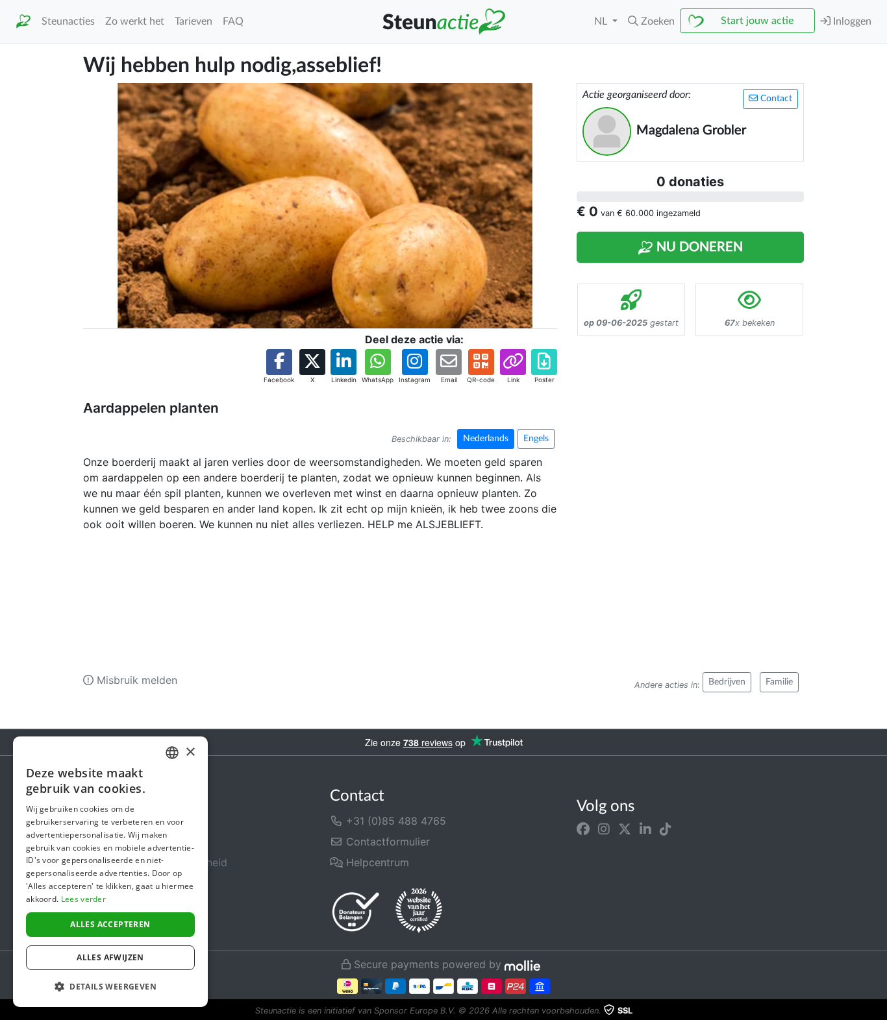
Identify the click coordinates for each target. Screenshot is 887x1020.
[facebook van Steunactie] (583, 828)
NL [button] (602, 21)
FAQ (233, 21)
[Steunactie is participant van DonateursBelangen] (356, 911)
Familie (779, 681)
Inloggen (851, 21)
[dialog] (110, 871)
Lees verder (83, 899)
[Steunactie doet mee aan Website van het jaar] (418, 911)
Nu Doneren (698, 247)
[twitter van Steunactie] (624, 828)
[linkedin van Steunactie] (645, 828)
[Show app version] (878, 1011)
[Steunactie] (23, 21)
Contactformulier (386, 841)
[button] (651, 21)
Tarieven (193, 21)
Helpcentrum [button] (376, 862)
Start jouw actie (757, 21)
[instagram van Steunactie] (604, 828)
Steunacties (68, 21)
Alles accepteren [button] (110, 924)
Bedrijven (726, 681)
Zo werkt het (134, 21)
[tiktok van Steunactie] (665, 828)
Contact (775, 98)
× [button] (190, 752)
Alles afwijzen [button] (110, 957)
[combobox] (172, 752)
